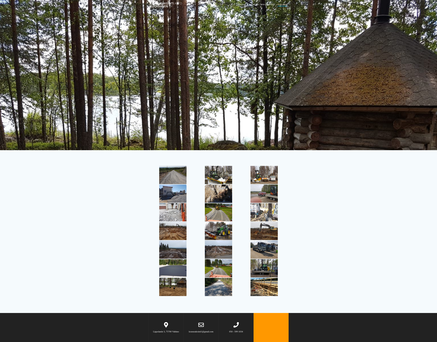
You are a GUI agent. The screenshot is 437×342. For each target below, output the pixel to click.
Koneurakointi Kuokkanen (166, 5)
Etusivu (242, 4)
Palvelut (253, 4)
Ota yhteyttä (268, 4)
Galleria (282, 4)
